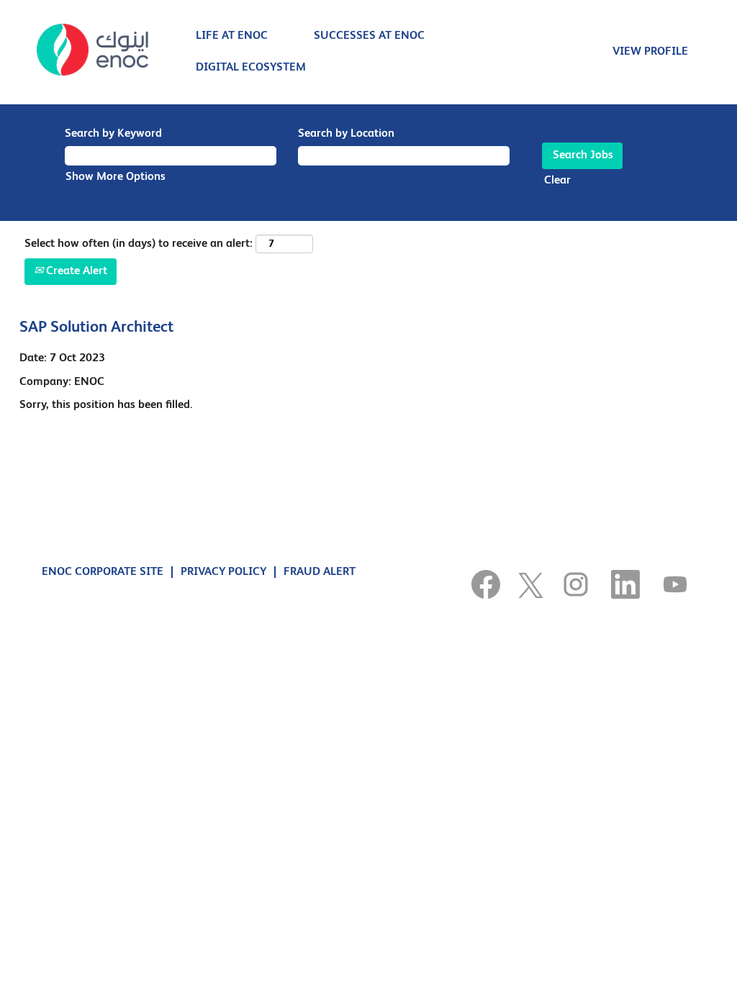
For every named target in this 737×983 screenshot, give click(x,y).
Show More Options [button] (115, 177)
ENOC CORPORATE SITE (102, 572)
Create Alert (75, 271)
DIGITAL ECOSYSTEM (251, 67)
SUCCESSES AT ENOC (369, 36)
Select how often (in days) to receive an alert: (138, 244)
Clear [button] (557, 180)
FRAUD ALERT (320, 572)
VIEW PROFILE (650, 52)
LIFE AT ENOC (232, 36)
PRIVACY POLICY (223, 572)
